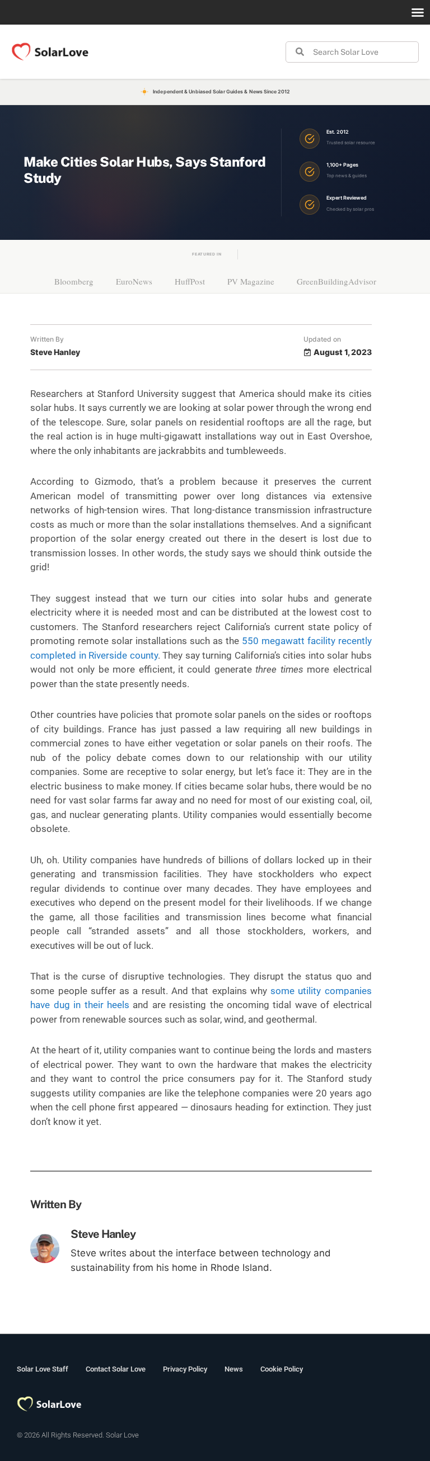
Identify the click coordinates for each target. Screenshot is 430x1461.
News (234, 1369)
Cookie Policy (281, 1369)
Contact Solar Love (116, 1369)
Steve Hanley (103, 1234)
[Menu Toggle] (417, 12)
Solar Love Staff (42, 1369)
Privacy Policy (185, 1369)
